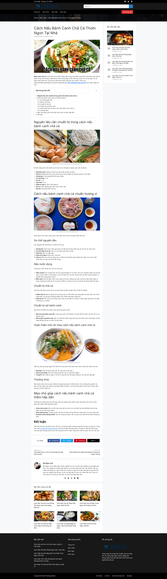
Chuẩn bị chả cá (45, 104)
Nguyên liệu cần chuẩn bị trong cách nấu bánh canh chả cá (57, 96)
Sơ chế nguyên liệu (46, 100)
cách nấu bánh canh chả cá (76, 83)
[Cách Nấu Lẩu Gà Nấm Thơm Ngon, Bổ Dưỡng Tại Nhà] (90, 496)
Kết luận (40, 114)
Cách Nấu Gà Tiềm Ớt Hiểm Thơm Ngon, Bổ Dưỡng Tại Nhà (43, 526)
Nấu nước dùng (45, 102)
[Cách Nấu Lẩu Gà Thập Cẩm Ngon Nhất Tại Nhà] (67, 496)
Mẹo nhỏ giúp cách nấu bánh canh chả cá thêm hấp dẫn (55, 112)
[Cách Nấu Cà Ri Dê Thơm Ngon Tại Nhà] (90, 516)
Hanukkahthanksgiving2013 (49, 428)
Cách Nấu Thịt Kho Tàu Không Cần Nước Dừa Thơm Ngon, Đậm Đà (44, 505)
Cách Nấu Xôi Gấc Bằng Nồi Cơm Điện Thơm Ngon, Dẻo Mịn (122, 62)
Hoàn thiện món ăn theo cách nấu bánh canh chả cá (57, 108)
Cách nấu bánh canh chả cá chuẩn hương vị (51, 98)
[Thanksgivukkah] (47, 6)
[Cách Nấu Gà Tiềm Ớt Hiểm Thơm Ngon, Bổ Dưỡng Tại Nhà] (44, 516)
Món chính (37, 492)
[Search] (131, 6)
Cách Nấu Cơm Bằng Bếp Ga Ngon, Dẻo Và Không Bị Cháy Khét (66, 526)
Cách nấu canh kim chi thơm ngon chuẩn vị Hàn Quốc (121, 48)
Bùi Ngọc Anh (48, 463)
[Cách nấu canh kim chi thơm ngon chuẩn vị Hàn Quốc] (120, 38)
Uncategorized (112, 43)
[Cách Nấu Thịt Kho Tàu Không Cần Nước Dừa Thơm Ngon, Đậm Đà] (44, 496)
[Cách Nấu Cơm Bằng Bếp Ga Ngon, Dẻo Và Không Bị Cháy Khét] (67, 516)
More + (95, 440)
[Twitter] (128, 1)
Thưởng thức (44, 110)
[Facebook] (125, 1)
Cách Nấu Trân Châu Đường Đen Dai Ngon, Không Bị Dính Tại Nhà (122, 69)
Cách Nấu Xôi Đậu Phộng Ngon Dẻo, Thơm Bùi (49, 550)
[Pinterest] (131, 1)
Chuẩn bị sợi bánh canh (47, 106)
